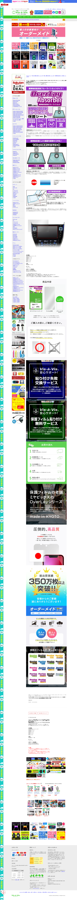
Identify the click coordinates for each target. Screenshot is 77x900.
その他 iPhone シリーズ (17, 106)
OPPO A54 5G (15, 161)
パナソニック (15, 207)
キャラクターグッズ (16, 270)
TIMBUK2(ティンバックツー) (18, 287)
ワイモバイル (15, 191)
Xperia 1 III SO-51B (16, 117)
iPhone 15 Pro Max (16, 100)
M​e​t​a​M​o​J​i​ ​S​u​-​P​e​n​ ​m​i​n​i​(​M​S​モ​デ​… (37, 793)
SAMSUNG (15, 196)
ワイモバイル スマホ (17, 149)
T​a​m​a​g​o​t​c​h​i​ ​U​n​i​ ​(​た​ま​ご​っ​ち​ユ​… (43, 793)
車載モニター (15, 265)
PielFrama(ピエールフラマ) (18, 282)
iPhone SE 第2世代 (16, 105)
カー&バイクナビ (16, 264)
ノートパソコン (16, 200)
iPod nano (15, 235)
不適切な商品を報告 (32, 717)
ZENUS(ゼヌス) (16, 286)
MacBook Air (15, 213)
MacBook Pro (15, 212)
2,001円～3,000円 (16, 300)
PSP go (14, 254)
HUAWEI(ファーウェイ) (17, 172)
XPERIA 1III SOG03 (16, 130)
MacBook (14, 210)
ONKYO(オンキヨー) (16, 240)
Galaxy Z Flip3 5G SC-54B (18, 111)
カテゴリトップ (28, 75)
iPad (14, 186)
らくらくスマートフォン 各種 (18, 118)
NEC (14, 226)
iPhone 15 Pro (15, 101)
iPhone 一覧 (15, 98)
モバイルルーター (16, 217)
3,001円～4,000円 (16, 301)
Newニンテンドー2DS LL (17, 248)
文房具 (14, 268)
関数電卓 (14, 269)
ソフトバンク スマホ (17, 136)
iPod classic (15, 237)
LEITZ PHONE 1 (16, 139)
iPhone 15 (15, 102)
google (14, 195)
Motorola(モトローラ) (17, 174)
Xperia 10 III (15, 152)
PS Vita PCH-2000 (16, 253)
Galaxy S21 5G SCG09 (17, 128)
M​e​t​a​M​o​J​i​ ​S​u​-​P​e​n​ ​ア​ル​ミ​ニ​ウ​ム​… (30, 793)
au (13, 220)
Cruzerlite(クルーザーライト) (18, 281)
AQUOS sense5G (16, 145)
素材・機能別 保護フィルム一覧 (37, 75)
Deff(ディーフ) (15, 277)
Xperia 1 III (15, 141)
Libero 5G (15, 155)
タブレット (15, 184)
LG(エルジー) (15, 173)
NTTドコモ (15, 187)
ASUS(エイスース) (16, 168)
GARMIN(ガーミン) (16, 288)
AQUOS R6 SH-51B (16, 116)
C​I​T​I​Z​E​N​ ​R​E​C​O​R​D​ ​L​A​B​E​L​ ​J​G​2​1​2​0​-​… (57, 793)
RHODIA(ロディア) (16, 291)
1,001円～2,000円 (16, 299)
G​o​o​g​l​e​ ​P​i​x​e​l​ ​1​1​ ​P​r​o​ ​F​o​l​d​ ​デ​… (50, 793)
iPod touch (15, 234)
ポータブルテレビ (16, 262)
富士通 (14, 206)
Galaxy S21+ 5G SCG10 (17, 129)
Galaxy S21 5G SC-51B (17, 113)
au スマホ (15, 123)
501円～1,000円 (16, 298)
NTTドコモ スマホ (16, 109)
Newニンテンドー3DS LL (17, 246)
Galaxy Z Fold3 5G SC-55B (18, 112)
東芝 (14, 204)
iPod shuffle (15, 236)
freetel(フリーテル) (16, 169)
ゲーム (14, 242)
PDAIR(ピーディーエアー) (17, 280)
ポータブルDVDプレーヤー (18, 263)
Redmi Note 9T (16, 144)
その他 (14, 121)
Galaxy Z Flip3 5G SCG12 (17, 127)
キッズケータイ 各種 (16, 119)
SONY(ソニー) (15, 177)
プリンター (15, 267)
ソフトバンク (15, 190)
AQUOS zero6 (15, 138)
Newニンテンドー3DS (17, 247)
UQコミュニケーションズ (17, 229)
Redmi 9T (15, 151)
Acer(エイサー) (15, 167)
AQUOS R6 (15, 140)
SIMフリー (15, 165)
